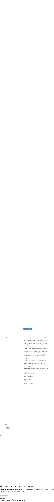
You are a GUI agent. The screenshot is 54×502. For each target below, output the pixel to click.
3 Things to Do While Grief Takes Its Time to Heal (16, 252)
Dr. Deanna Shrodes (20, 13)
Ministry (26, 174)
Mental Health (38, 188)
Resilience (35, 161)
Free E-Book (9, 409)
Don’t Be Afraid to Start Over (16, 187)
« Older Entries (8, 264)
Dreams (22, 161)
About (10, 2)
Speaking (21, 2)
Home (6, 2)
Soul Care (23, 222)
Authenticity (13, 161)
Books (17, 2)
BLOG (22, 131)
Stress (26, 204)
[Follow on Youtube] (28, 138)
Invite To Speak (28, 281)
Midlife (32, 161)
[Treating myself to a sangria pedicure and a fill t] (10, 310)
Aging (17, 161)
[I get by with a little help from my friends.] (43, 294)
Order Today (24, 65)
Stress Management (29, 222)
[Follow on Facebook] (24, 138)
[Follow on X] (26, 138)
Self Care (43, 188)
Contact (31, 2)
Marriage (13, 239)
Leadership (31, 188)
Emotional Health (15, 174)
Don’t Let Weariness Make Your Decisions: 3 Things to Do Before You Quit (20, 202)
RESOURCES (39, 131)
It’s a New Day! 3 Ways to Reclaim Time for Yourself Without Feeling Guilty (18, 218)
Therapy (21, 255)
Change (19, 161)
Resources (8, 425)
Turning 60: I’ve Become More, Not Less (20, 173)
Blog (14, 2)
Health (29, 161)
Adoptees (8, 428)
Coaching (27, 2)
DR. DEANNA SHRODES (27, 6)
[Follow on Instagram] (30, 138)
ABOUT (7, 131)
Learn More (26, 33)
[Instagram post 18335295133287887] (21, 294)
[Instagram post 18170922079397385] (32, 294)
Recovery (18, 255)
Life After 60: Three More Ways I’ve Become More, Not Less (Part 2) (22, 157)
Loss (35, 188)
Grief (22, 188)
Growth (26, 161)
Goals (20, 188)
